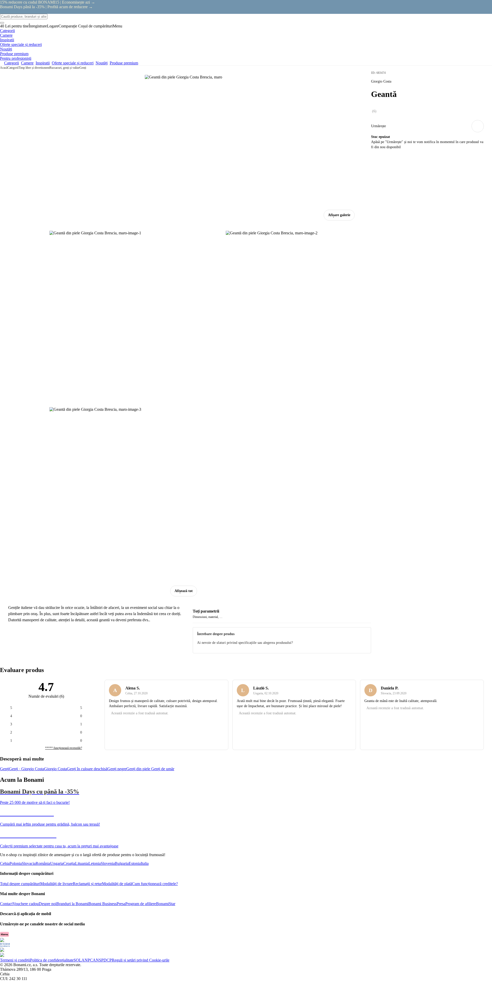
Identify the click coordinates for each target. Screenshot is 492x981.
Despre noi (47, 904)
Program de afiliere (140, 904)
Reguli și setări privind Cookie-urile (140, 960)
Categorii (12, 67)
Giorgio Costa (55, 769)
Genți (82, 67)
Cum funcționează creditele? (155, 884)
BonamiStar (165, 904)
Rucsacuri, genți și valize (64, 67)
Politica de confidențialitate (52, 960)
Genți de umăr (162, 769)
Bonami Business (102, 904)
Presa (121, 904)
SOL (77, 960)
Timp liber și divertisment (33, 67)
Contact (6, 904)
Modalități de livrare (56, 884)
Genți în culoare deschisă (87, 769)
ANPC (87, 960)
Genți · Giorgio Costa (26, 769)
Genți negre (116, 769)
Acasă (3, 67)
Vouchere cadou (26, 904)
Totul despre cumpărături (20, 884)
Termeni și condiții (15, 960)
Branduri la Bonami (72, 904)
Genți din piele (138, 769)
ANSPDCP (102, 960)
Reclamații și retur (87, 884)
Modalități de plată (117, 884)
